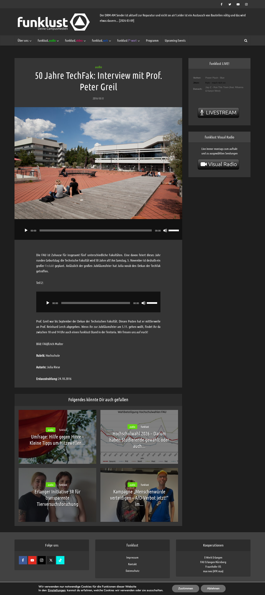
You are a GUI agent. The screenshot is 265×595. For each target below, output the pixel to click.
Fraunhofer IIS (213, 566)
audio (98, 67)
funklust (127, 40)
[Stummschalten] (165, 230)
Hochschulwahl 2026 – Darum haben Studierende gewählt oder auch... (139, 439)
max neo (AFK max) (213, 571)
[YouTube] (32, 560)
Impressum (132, 557)
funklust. (47, 40)
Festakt (49, 266)
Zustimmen (185, 588)
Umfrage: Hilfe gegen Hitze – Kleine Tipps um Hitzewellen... (57, 440)
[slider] (174, 230)
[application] (98, 229)
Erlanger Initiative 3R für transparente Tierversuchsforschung (58, 497)
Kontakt (132, 564)
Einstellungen (57, 590)
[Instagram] (41, 560)
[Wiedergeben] (26, 230)
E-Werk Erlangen (213, 557)
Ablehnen (213, 588)
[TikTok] (60, 560)
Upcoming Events (175, 40)
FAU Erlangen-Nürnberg (213, 562)
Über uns (23, 40)
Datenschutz (132, 570)
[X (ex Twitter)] (51, 560)
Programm (152, 40)
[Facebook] (23, 560)
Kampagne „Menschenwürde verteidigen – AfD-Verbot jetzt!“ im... (139, 497)
